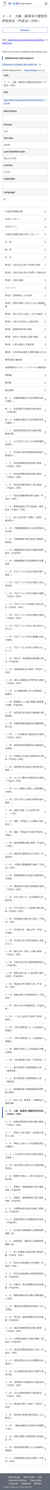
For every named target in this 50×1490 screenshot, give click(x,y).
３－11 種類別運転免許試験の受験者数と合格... (24, 1297)
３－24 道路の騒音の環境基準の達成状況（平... (24, 1438)
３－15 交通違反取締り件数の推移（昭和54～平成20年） (24, 1340)
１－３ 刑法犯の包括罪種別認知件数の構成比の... (24, 454)
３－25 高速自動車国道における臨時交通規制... (24, 1449)
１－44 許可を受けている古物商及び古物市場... (24, 898)
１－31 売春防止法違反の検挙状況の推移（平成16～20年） (24, 757)
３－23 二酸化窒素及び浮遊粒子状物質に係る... (24, 1427)
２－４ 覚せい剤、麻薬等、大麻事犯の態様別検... (24, 1101)
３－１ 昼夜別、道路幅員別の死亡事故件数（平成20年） (24, 1188)
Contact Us (13, 1483)
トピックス (10, 288)
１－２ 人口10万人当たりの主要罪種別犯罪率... (24, 443)
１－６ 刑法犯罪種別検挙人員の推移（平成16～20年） (23, 486)
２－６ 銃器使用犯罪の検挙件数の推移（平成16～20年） (24, 1123)
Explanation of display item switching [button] (19, 64)
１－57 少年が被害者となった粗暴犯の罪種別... (24, 1039)
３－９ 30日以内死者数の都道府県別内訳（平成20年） (24, 1275)
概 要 (8, 249)
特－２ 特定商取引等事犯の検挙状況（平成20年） (23, 410)
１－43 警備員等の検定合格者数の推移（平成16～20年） (24, 888)
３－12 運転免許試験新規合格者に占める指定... (24, 1307)
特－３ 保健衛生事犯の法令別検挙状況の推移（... (24, 421)
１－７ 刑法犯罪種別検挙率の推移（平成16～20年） (24, 497)
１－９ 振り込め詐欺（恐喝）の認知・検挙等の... (24, 519)
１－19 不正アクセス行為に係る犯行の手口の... (24, 627)
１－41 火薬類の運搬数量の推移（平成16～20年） (24, 866)
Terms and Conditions (17, 1480)
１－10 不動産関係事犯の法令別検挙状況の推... (24, 529)
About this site (14, 1477)
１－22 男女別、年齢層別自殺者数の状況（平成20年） (24, 660)
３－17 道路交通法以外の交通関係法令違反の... (24, 1362)
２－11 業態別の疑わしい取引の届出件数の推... (24, 1177)
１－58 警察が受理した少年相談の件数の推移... (24, 1050)
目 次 (8, 257)
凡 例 (8, 242)
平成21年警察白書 (13, 211)
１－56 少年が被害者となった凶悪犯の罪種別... (24, 1029)
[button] (46, 3)
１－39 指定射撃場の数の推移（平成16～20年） (24, 844)
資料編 (8, 375)
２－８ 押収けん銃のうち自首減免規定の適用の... (24, 1145)
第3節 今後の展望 (14, 280)
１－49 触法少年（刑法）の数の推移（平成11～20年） (23, 953)
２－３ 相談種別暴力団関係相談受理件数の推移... (24, 1090)
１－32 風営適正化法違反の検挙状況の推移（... (24, 768)
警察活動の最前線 (13, 360)
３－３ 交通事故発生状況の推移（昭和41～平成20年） (24, 1210)
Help (40, 1477)
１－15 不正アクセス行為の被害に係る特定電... (24, 584)
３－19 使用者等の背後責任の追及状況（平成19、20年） (24, 1383)
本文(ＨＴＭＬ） (13, 219)
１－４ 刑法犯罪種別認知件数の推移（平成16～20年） (23, 464)
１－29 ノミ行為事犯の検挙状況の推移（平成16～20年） (24, 736)
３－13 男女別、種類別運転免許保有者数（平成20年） (24, 1318)
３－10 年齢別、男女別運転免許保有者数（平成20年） (24, 1286)
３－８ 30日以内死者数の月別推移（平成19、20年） (24, 1264)
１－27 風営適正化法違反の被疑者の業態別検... (24, 714)
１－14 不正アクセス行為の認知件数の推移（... (24, 573)
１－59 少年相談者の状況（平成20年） (24, 1060)
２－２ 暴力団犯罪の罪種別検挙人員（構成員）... (23, 1080)
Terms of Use (29, 1477)
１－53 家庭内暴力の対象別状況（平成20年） (24, 996)
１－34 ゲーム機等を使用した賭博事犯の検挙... (24, 790)
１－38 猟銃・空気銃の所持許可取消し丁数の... (24, 833)
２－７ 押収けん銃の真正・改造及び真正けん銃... (24, 1134)
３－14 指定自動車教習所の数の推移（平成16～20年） (23, 1329)
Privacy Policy (36, 1480)
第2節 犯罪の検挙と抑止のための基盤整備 (25, 304)
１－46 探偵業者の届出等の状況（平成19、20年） (24, 920)
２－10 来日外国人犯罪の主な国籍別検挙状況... (24, 1166)
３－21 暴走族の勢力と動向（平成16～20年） (24, 1405)
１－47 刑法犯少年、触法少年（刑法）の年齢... (24, 931)
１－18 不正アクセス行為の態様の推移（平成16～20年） (24, 616)
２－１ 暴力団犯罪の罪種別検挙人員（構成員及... (23, 1069)
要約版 (8, 383)
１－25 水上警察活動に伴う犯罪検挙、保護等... (24, 692)
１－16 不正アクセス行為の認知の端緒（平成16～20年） (24, 595)
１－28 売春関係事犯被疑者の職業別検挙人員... (24, 725)
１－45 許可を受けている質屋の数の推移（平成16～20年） (24, 909)
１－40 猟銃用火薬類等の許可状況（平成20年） (24, 855)
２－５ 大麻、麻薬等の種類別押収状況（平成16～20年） (24, 1112)
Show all (41, 70)
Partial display (30, 70)
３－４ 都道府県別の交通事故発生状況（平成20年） (24, 1221)
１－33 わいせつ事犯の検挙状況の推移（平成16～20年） (24, 779)
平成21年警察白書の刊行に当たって (22, 234)
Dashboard (26, 1483)
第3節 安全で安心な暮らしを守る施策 (24, 314)
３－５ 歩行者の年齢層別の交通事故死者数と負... (24, 1232)
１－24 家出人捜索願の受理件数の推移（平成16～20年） (24, 681)
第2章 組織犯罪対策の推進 (18, 329)
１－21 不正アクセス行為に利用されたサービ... (24, 649)
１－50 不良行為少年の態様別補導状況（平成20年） (24, 963)
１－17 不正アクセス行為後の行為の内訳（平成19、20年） (24, 605)
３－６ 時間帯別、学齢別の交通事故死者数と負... (24, 1242)
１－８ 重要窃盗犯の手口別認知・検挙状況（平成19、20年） (24, 508)
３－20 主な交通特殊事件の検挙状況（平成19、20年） (23, 1394)
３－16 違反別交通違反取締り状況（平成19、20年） (24, 1351)
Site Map (37, 1483)
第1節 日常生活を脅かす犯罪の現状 (22, 265)
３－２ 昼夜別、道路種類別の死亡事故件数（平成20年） (24, 1199)
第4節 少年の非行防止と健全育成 (21, 321)
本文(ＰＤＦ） (12, 227)
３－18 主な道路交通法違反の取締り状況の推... (24, 1373)
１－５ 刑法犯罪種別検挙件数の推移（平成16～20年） (23, 475)
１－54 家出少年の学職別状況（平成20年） (24, 1007)
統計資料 (9, 390)
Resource (25, 30)
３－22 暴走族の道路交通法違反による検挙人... (24, 1416)
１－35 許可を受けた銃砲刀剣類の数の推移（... (24, 801)
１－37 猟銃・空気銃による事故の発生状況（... (24, 822)
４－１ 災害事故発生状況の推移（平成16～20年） (24, 1459)
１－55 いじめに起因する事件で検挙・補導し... (24, 1018)
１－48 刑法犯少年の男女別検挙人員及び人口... (24, 942)
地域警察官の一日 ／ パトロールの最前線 (25, 367)
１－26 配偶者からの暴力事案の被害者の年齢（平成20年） (24, 703)
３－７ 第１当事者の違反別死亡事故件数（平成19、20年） (24, 1253)
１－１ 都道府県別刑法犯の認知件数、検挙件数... (24, 432)
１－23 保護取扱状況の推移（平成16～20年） (24, 671)
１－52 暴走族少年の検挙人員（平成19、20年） (23, 985)
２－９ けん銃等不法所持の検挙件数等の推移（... (24, 1156)
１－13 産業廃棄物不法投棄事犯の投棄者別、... (24, 562)
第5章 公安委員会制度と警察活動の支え (25, 352)
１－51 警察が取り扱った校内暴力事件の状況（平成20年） (24, 974)
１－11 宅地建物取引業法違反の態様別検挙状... (24, 540)
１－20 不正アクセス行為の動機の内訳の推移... (24, 638)
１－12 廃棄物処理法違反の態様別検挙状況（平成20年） (24, 551)
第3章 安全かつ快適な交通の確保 (21, 337)
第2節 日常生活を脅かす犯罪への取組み (25, 272)
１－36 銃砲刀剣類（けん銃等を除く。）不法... (22, 812)
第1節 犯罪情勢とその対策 (18, 295)
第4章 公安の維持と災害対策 (19, 344)
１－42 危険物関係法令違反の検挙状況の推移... (24, 877)
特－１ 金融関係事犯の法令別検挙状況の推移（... (24, 399)
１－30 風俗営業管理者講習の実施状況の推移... (24, 746)
